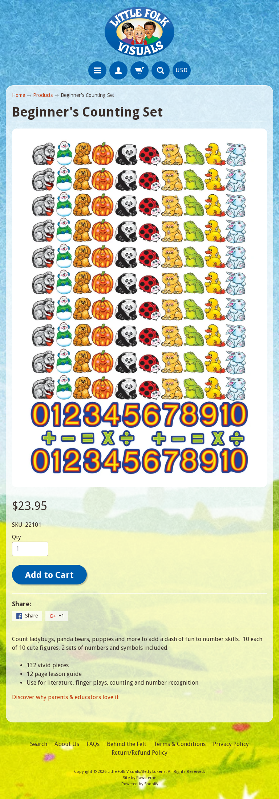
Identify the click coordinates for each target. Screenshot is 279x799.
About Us (66, 744)
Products (43, 95)
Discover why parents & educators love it (65, 697)
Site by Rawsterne (139, 777)
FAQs (93, 744)
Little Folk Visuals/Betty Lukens (137, 771)
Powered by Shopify (139, 784)
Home (18, 95)
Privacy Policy (231, 744)
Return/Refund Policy (139, 752)
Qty (16, 537)
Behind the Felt (126, 744)
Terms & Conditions (180, 744)
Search (38, 744)
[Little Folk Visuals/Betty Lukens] (139, 32)
